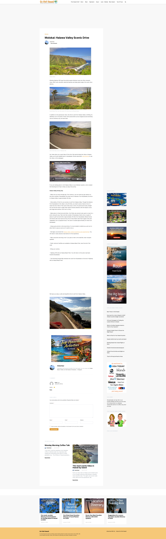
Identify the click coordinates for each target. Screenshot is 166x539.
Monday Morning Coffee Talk (57, 445)
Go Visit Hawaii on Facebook (70, 369)
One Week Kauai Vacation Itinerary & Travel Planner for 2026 (71, 516)
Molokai (106, 2)
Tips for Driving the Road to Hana (115, 356)
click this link (86, 156)
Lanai (102, 2)
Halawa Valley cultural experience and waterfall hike (76, 232)
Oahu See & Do (90, 448)
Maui (86, 2)
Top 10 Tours (120, 2)
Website (82, 420)
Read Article (47, 457)
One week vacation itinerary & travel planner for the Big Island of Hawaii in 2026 (49, 517)
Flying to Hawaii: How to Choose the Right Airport (115, 331)
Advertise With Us (111, 531)
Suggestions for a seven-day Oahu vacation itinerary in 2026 (116, 516)
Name (51, 420)
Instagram (80, 369)
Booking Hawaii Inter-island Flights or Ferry (116, 343)
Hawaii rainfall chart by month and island (116, 339)
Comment (52, 403)
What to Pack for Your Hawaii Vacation (116, 335)
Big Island (91, 2)
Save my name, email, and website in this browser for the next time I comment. (67, 426)
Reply (51, 389)
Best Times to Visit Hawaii (113, 311)
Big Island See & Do (78, 446)
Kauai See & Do (87, 446)
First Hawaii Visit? (75, 2)
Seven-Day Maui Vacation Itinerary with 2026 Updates (94, 516)
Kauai (97, 2)
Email (66, 420)
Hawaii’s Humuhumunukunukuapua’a (115, 347)
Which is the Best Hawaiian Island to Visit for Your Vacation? (115, 326)
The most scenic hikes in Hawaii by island (83, 467)
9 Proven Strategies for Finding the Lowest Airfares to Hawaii (115, 321)
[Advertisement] (83, 16)
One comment (54, 43)
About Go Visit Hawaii (121, 531)
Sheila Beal (52, 41)
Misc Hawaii (112, 2)
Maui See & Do (77, 448)
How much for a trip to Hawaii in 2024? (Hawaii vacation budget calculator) (116, 316)
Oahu (82, 2)
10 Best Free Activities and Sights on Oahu (115, 352)
